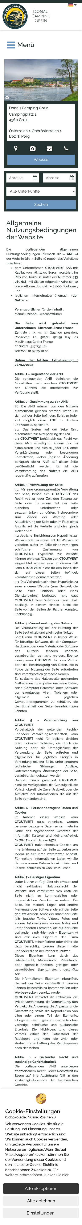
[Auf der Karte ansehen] (15, 149)
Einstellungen (41, 1213)
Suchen (41, 204)
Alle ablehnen (41, 1200)
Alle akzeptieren (41, 1188)
